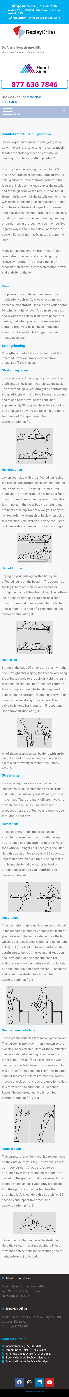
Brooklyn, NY (10, 102)
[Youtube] (49, 1382)
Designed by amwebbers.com (35, 1391)
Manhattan (34, 97)
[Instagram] (29, 1382)
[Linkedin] (39, 1382)
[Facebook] (19, 1382)
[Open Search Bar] (64, 112)
